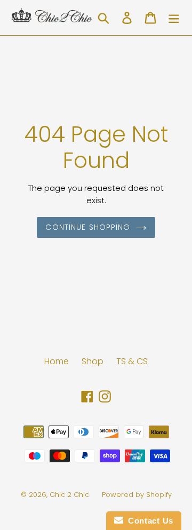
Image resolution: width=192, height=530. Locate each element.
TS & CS (132, 361)
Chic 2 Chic (70, 494)
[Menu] (174, 17)
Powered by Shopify (137, 494)
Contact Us (148, 520)
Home (56, 361)
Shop (92, 361)
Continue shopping (87, 227)
